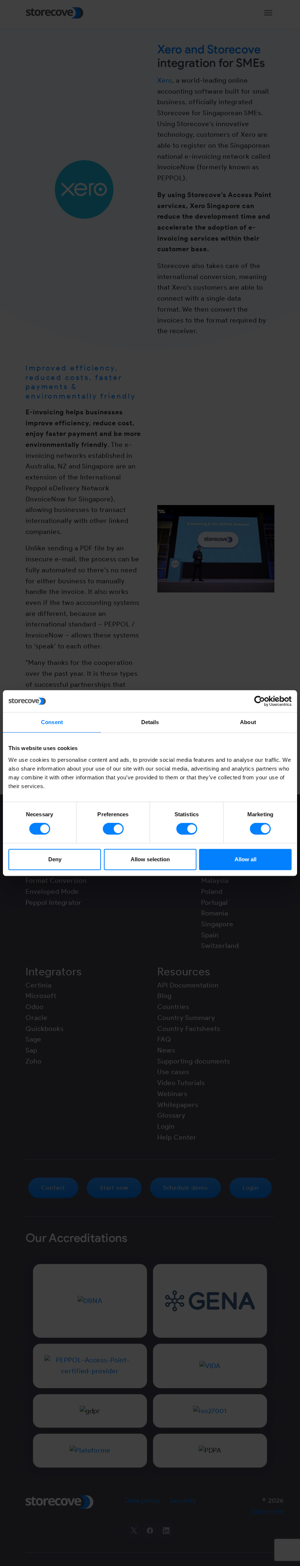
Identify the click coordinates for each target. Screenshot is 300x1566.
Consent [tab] (52, 722)
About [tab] (248, 722)
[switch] (113, 829)
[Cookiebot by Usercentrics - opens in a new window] (260, 701)
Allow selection (150, 859)
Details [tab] (150, 722)
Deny (54, 859)
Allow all (245, 859)
